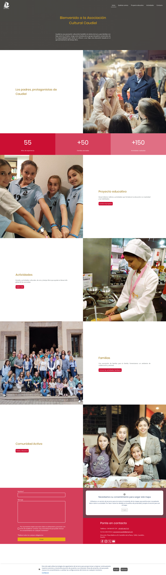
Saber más (19, 287)
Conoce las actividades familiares (110, 370)
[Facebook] (102, 541)
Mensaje (20, 500)
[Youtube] (113, 541)
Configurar (45, 573)
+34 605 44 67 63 (123, 529)
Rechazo (124, 569)
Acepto (124, 510)
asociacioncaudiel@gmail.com (123, 532)
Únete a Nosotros (22, 451)
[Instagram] (106, 541)
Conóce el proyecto (105, 204)
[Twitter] (109, 541)
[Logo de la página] (6, 5)
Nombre (21, 491)
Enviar (42, 539)
